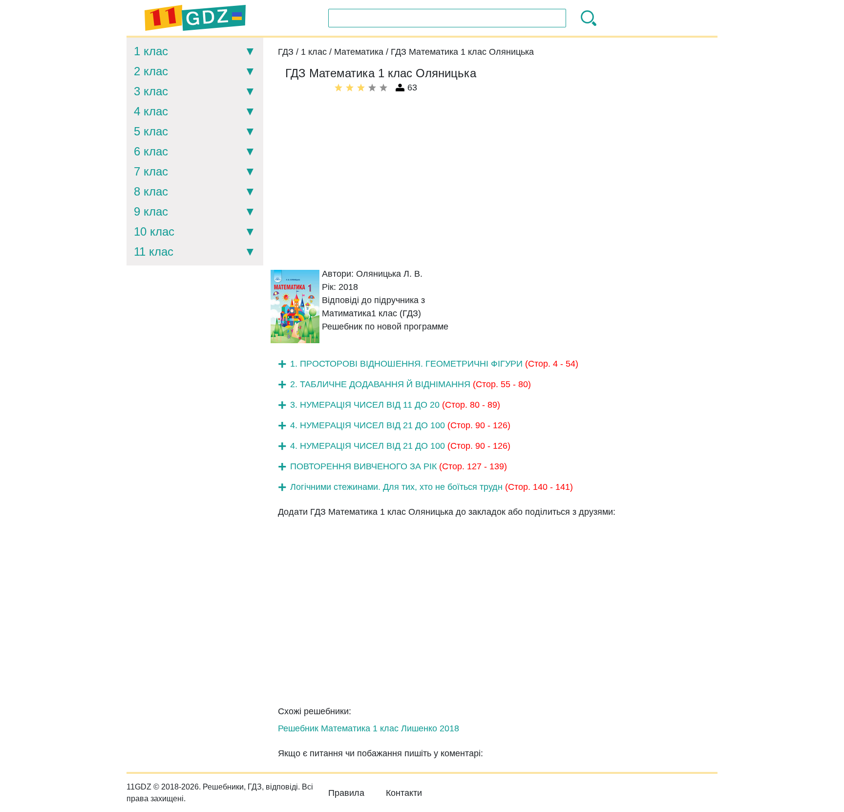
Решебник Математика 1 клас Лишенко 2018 (368, 728)
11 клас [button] (153, 251)
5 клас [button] (151, 131)
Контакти (404, 793)
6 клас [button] (151, 151)
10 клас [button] (154, 231)
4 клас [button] (151, 111)
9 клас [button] (151, 211)
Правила (346, 793)
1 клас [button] (151, 51)
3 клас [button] (151, 91)
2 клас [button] (151, 71)
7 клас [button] (151, 171)
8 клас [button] (151, 191)
